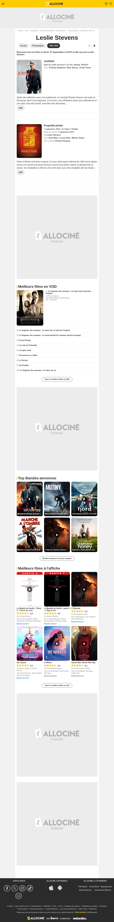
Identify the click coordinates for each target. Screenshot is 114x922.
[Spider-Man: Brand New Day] (84, 643)
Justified (49, 61)
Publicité (47, 906)
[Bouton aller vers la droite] (94, 45)
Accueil (20, 30)
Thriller (74, 129)
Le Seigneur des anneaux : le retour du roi (38, 370)
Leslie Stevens (61, 30)
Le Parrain (23, 360)
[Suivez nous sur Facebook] (7, 888)
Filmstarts (82, 886)
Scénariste (34, 30)
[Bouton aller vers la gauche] (89, 45)
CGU (54, 906)
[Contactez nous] (19, 896)
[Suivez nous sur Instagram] (22, 888)
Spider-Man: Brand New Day (83, 662)
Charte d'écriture (51, 909)
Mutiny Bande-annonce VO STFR (57, 514)
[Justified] (29, 77)
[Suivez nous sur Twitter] (15, 888)
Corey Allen (65, 138)
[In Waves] (57, 643)
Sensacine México (102, 890)
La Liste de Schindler (28, 345)
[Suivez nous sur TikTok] (30, 888)
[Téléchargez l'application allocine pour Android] (61, 887)
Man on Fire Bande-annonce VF (29, 514)
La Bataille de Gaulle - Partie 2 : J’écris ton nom (29, 609)
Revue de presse (36, 909)
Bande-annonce (23, 624)
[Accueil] (54, 4)
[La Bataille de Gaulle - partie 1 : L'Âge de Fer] (57, 589)
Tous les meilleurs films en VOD (57, 379)
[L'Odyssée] (84, 589)
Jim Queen (21, 662)
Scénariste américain (47, 30)
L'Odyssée (75, 608)
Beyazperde (106, 886)
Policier (84, 65)
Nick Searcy (72, 67)
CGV (60, 906)
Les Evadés (24, 365)
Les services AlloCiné (68, 909)
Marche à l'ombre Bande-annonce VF (30, 550)
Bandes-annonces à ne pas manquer (57, 558)
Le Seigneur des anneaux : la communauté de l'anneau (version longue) (50, 335)
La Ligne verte (25, 350)
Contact (10, 906)
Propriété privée (53, 125)
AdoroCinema (85, 890)
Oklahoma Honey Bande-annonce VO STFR (84, 550)
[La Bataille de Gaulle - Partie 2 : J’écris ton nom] (30, 589)
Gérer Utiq (82, 909)
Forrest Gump (25, 340)
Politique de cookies (72, 906)
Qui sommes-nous (22, 906)
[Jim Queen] (30, 643)
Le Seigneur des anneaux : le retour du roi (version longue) (44, 330)
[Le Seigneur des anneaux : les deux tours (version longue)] (30, 308)
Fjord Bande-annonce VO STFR (84, 514)
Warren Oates (78, 138)
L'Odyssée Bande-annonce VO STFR (57, 550)
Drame (77, 65)
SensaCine (94, 886)
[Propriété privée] (29, 141)
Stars (27, 30)
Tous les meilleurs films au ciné (57, 685)
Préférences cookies (90, 906)
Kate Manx (54, 138)
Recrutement (36, 906)
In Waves (48, 662)
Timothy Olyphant (57, 67)
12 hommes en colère (28, 355)
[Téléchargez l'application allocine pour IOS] (53, 887)
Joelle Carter (85, 67)
